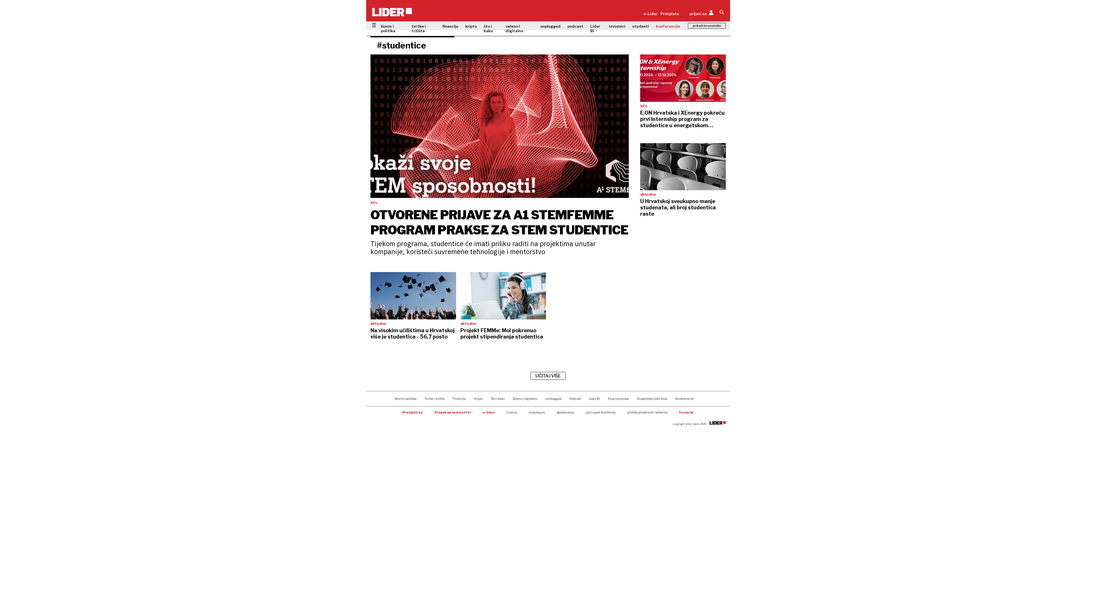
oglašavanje (565, 412)
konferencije (668, 26)
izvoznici (617, 26)
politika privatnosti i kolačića (647, 412)
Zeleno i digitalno (525, 399)
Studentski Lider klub (652, 399)
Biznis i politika (405, 399)
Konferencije (684, 399)
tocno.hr (686, 412)
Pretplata (669, 13)
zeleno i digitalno (514, 28)
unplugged (550, 26)
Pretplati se (412, 412)
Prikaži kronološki (707, 26)
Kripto (478, 399)
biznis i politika (388, 28)
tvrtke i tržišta (419, 28)
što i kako (488, 28)
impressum (537, 412)
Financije (459, 399)
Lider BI (595, 28)
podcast (575, 26)
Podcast (575, 399)
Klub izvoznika (618, 399)
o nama (511, 412)
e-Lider (651, 13)
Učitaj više (548, 375)
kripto (471, 26)
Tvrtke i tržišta (434, 399)
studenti (640, 26)
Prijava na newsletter (452, 412)
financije (450, 26)
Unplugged (553, 399)
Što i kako (498, 399)
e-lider (489, 412)
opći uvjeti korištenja (601, 412)
